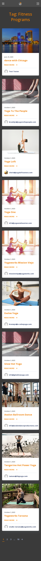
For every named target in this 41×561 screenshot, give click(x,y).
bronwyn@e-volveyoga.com (20, 324)
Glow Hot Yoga (13, 363)
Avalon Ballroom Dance (18, 414)
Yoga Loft (10, 161)
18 (18, 539)
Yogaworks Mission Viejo (19, 262)
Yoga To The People (15, 110)
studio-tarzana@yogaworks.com (22, 527)
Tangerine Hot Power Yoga (20, 465)
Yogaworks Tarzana (16, 515)
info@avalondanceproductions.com (23, 426)
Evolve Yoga (11, 313)
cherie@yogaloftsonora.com (20, 172)
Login (38, 4)
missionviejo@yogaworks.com (21, 274)
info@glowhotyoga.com (19, 375)
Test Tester (14, 71)
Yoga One (10, 212)
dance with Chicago (15, 60)
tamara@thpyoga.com (18, 476)
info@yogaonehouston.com (20, 223)
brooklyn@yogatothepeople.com (22, 122)
